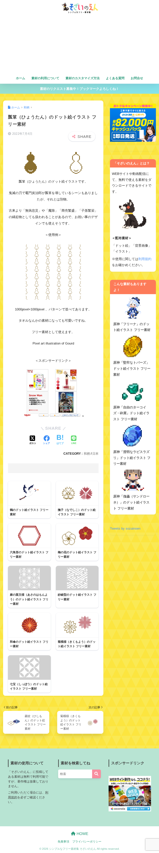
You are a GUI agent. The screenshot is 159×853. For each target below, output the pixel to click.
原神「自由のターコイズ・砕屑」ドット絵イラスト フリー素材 (131, 413)
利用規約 (144, 259)
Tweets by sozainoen (125, 528)
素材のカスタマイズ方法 (83, 78)
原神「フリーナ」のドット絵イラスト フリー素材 (131, 327)
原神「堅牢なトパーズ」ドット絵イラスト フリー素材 (131, 368)
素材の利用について (45, 78)
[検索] (96, 774)
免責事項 (63, 841)
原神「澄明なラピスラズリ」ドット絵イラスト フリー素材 (131, 458)
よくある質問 (115, 78)
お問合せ (137, 78)
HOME (81, 834)
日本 (95, 453)
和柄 (87, 453)
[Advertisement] (79, 45)
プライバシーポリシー (86, 841)
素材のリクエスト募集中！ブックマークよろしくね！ (79, 89)
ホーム (20, 78)
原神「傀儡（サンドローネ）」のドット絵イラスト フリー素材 (131, 502)
